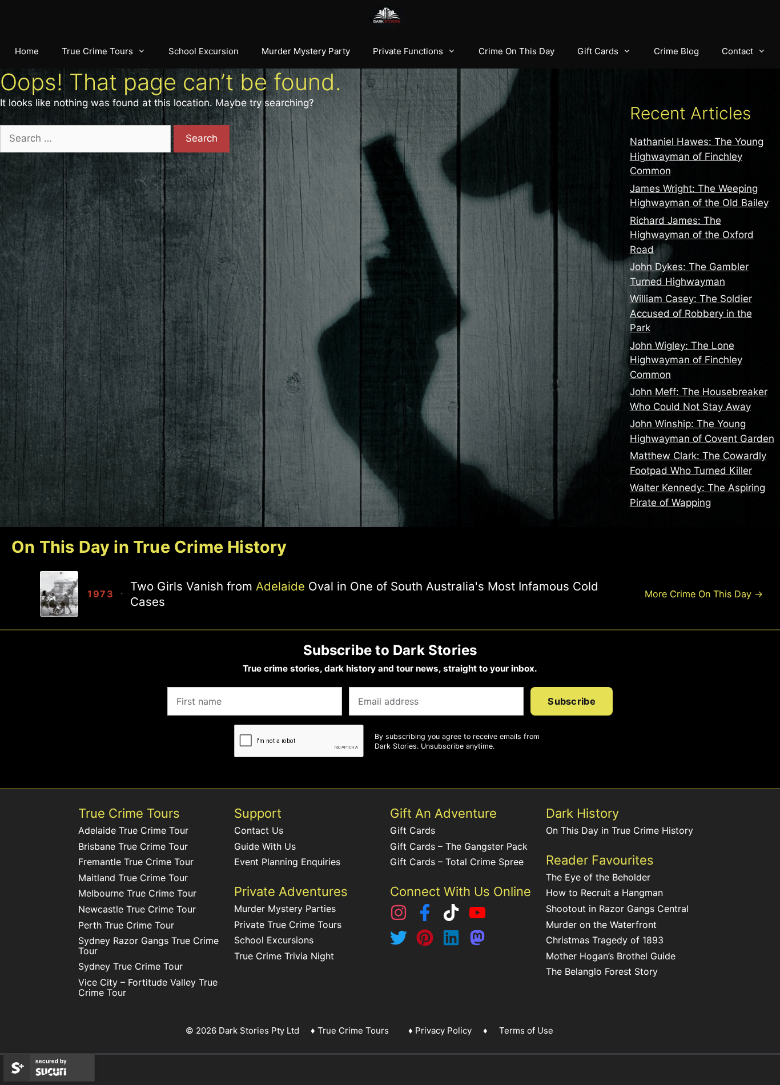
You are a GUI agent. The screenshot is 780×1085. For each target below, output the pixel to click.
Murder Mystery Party (306, 51)
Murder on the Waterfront (601, 924)
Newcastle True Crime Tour (137, 909)
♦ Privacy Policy (440, 1030)
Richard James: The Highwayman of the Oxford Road (692, 235)
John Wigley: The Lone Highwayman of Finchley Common (686, 360)
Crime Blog (676, 51)
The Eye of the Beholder (598, 877)
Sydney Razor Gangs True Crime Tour (148, 946)
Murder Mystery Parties (285, 908)
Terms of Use (526, 1030)
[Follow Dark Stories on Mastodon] (477, 943)
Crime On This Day (516, 51)
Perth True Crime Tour (126, 925)
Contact (737, 51)
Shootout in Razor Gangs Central (617, 908)
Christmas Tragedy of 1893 (605, 940)
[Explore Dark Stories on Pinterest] (424, 943)
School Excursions (273, 940)
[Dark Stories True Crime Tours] (390, 17)
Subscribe (572, 701)
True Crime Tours (97, 51)
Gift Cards (597, 51)
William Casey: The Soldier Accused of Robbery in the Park (691, 313)
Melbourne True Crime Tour (137, 893)
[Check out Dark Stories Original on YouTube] (477, 917)
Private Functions (408, 51)
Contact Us (258, 830)
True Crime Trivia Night (284, 956)
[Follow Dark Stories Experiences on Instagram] (398, 917)
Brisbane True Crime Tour (133, 846)
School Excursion (203, 51)
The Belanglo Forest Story (602, 971)
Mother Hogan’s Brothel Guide (611, 956)
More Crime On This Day (704, 594)
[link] (338, 594)
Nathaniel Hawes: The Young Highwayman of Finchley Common (696, 156)
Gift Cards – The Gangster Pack (459, 846)
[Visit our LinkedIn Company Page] (451, 943)
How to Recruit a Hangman (604, 892)
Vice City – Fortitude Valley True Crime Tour (148, 987)
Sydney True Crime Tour (130, 966)
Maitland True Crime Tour (133, 877)
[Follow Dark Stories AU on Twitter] (398, 943)
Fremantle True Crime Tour (136, 861)
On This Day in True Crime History (619, 830)
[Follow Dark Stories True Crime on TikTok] (451, 917)
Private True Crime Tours (287, 924)
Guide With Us (265, 846)
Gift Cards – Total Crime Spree (457, 861)
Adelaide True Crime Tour (133, 830)
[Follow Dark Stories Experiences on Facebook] (424, 917)
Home (27, 51)
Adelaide (280, 586)
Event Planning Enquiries (287, 861)
